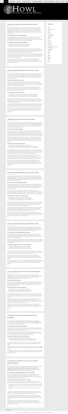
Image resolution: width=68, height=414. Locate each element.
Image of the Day (51, 35)
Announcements (51, 29)
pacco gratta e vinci (23, 75)
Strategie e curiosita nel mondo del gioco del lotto (22, 24)
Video (49, 61)
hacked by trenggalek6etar (37, 1)
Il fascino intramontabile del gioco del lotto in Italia (22, 70)
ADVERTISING (12, 1)
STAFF (57, 1)
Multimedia (50, 37)
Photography (50, 49)
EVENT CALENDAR (26, 1)
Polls (49, 53)
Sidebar (49, 57)
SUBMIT (62, 1)
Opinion (49, 43)
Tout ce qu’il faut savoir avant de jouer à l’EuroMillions (23, 271)
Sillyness (49, 58)
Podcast (49, 50)
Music (49, 38)
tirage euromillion (35, 321)
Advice (49, 27)
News (9, 64)
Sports (49, 60)
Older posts (8, 409)
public (49, 55)
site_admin (15, 120)
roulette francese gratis (38, 123)
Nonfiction (50, 41)
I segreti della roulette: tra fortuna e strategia (21, 119)
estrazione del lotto (29, 228)
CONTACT (19, 1)
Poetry (49, 52)
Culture (49, 30)
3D (48, 26)
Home (6, 1)
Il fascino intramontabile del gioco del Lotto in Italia (23, 172)
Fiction (49, 32)
